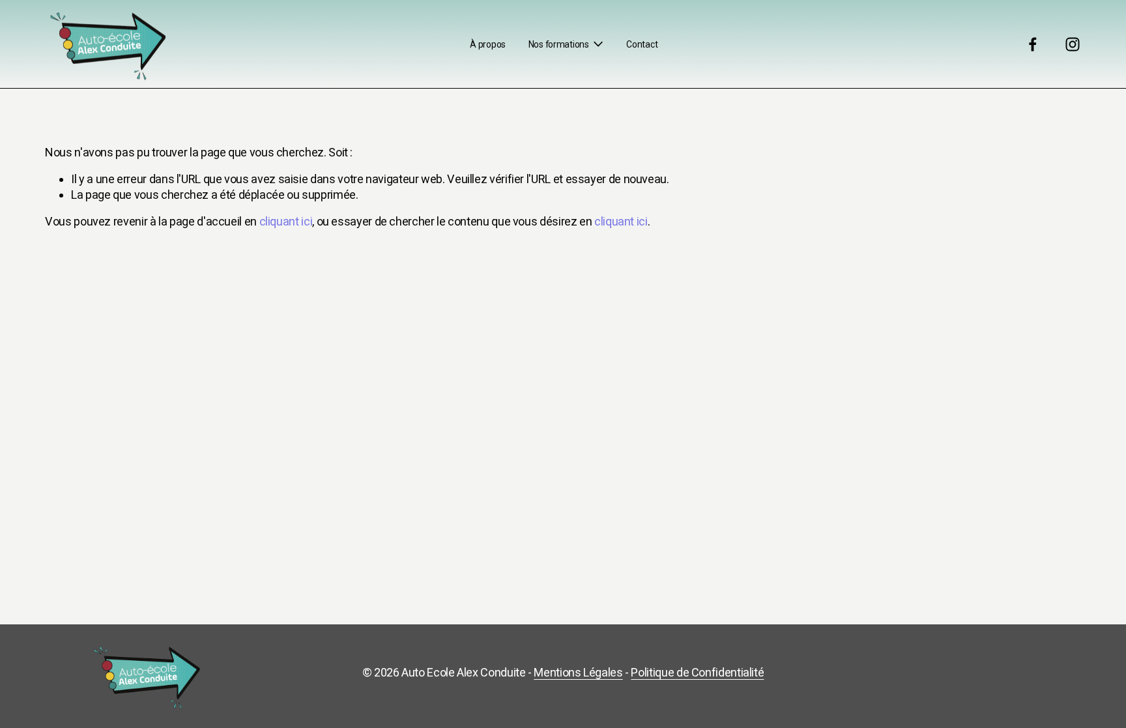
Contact (641, 44)
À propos (488, 44)
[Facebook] (1032, 44)
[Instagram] (1072, 44)
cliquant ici (286, 221)
